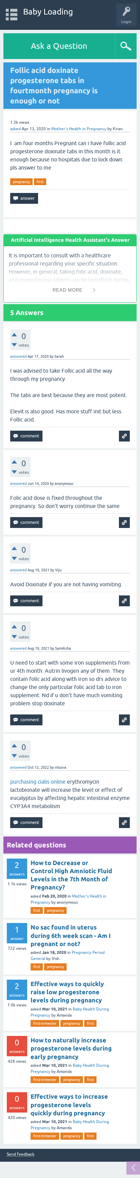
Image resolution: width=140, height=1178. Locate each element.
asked (15, 128)
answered (18, 356)
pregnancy (21, 182)
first (40, 182)
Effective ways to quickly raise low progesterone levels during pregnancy (67, 992)
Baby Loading (48, 11)
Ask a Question (59, 46)
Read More (68, 290)
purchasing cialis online (38, 782)
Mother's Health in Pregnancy (78, 128)
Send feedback (20, 1154)
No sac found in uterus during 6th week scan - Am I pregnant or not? (71, 935)
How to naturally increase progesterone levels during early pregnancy (71, 1048)
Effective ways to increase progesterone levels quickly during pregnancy (69, 1104)
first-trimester (44, 1023)
